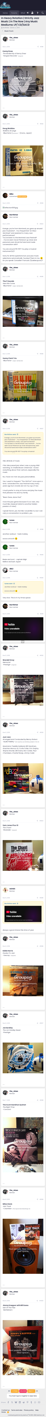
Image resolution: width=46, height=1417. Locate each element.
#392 (41, 655)
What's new (25, 13)
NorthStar (6, 28)
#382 (41, 124)
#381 (41, 47)
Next (30, 1391)
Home (5, 13)
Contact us (5, 1410)
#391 (41, 614)
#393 (41, 732)
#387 (41, 429)
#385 (41, 276)
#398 (41, 1100)
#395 (41, 898)
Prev (15, 1391)
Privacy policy (29, 1410)
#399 (41, 1199)
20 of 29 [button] (23, 1391)
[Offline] (7, 39)
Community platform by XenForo (26, 1415)
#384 (41, 224)
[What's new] (37, 13)
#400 (41, 1301)
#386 (41, 354)
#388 (41, 529)
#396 (41, 946)
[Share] (38, 47)
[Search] (42, 13)
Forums (14, 13)
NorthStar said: (10, 434)
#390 (41, 578)
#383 (41, 203)
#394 (41, 821)
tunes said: (8, 584)
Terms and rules (16, 1410)
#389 (41, 555)
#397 (41, 1023)
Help (37, 1410)
